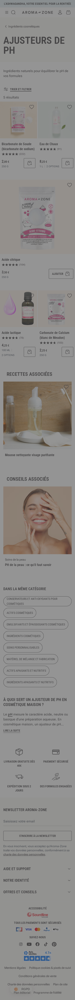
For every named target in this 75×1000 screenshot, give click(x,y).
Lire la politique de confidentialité (23, 546)
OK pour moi (56, 559)
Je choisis (18, 559)
